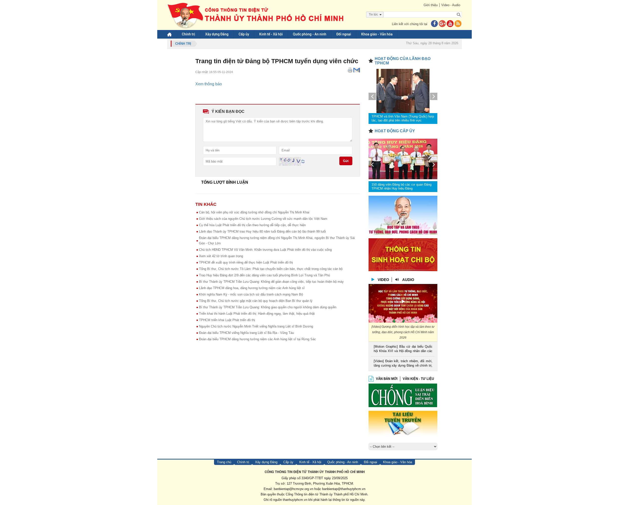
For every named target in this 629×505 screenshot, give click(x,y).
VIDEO (383, 280)
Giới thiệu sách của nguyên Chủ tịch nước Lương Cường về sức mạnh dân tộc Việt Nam (263, 219)
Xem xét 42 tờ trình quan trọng (221, 256)
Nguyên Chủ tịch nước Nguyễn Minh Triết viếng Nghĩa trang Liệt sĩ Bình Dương (256, 326)
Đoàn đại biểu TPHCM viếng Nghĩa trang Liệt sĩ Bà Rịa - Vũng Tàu (246, 333)
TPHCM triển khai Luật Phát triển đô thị (227, 320)
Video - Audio (450, 5)
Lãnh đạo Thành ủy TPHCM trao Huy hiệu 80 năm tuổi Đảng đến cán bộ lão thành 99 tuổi (262, 231)
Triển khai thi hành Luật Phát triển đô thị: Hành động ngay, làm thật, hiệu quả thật (257, 313)
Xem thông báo (208, 84)
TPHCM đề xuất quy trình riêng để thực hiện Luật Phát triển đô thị (246, 262)
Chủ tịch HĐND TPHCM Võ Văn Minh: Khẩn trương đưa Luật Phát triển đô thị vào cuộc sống (265, 250)
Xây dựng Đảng (217, 34)
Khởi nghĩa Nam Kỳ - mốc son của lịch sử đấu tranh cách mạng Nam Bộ (251, 294)
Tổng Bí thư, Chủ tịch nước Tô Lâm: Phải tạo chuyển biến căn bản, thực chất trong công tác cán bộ (271, 269)
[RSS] (458, 24)
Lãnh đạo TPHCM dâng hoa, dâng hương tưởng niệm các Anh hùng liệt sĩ (252, 288)
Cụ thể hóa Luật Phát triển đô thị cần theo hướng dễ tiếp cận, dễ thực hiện (252, 225)
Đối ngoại (343, 34)
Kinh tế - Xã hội (271, 34)
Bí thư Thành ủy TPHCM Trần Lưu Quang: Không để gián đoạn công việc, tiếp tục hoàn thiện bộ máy (271, 281)
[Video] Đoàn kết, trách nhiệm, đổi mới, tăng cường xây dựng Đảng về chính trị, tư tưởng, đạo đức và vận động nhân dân (403, 363)
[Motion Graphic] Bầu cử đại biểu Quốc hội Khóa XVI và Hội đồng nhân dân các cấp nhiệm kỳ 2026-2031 (403, 349)
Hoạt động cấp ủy (395, 131)
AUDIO (408, 280)
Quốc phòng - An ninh (309, 34)
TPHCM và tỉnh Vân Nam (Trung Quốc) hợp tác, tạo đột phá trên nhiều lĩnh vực (403, 118)
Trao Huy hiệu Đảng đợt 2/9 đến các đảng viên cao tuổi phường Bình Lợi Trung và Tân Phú (264, 275)
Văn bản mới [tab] (387, 379)
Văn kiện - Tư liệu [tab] (418, 379)
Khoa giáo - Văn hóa (377, 34)
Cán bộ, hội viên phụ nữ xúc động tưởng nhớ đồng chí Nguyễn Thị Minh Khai (254, 212)
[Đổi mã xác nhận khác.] (303, 161)
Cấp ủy (244, 34)
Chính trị (188, 34)
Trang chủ (224, 462)
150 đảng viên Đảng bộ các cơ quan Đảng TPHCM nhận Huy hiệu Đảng (401, 186)
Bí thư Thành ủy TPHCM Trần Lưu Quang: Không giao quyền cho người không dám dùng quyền (267, 307)
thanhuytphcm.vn (295, 500)
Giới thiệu (431, 5)
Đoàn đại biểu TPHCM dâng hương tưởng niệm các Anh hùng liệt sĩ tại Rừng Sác (257, 339)
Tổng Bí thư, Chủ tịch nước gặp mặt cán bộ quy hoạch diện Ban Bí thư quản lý (256, 301)
